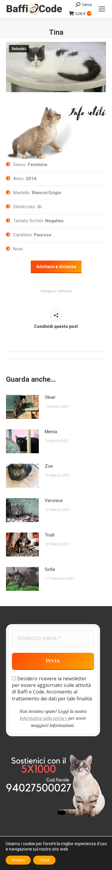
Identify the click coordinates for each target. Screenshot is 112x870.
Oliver (50, 397)
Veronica (53, 500)
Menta (51, 431)
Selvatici (19, 49)
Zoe (49, 466)
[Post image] (22, 407)
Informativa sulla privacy (43, 718)
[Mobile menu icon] (102, 9)
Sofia (50, 569)
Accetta (18, 860)
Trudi (49, 535)
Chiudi (44, 860)
